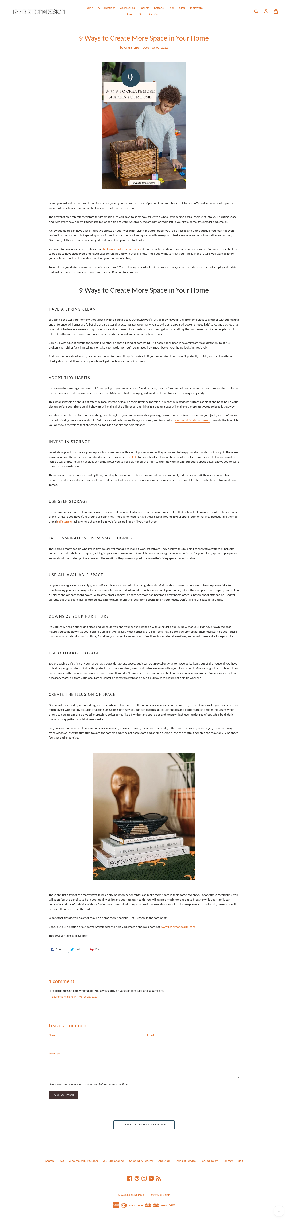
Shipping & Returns (141, 1161)
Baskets (144, 8)
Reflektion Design (136, 1195)
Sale (141, 14)
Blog (240, 1161)
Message (54, 1053)
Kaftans (159, 8)
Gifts (182, 8)
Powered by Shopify (160, 1195)
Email (150, 1035)
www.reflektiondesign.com (178, 927)
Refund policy (209, 1161)
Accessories (127, 8)
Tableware (196, 8)
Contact (228, 1161)
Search (49, 1161)
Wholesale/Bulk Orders (83, 1161)
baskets (132, 457)
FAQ (61, 1161)
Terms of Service (185, 1161)
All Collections (106, 8)
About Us (164, 1161)
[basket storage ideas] (144, 816)
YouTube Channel (113, 1161)
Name (52, 1035)
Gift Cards (155, 14)
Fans (171, 8)
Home (89, 8)
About (131, 14)
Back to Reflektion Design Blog (147, 1124)
